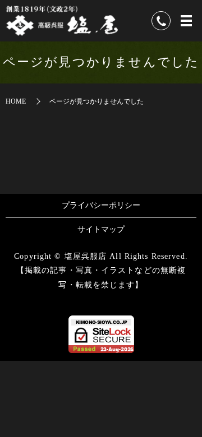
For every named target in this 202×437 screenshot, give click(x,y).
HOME (16, 101)
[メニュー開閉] (186, 20)
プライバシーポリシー (101, 205)
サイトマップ (101, 229)
